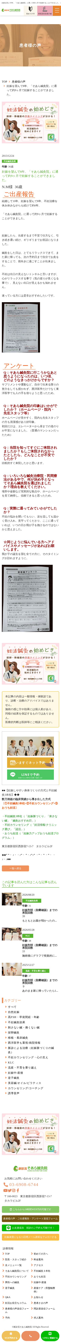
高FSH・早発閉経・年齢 (23, 1017)
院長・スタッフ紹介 (15, 1259)
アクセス (38, 1265)
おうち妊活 (40, 1276)
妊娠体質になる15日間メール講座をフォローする (30, 1237)
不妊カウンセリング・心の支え (28, 1057)
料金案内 (38, 1259)
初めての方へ (41, 1254)
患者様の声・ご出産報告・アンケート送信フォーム (30, 1218)
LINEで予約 (30, 776)
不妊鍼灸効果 (16, 1022)
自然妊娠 (13, 1012)
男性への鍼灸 (12, 1282)
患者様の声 (18, 81)
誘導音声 (13, 1093)
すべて (12, 1006)
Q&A (7, 1297)
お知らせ (38, 1297)
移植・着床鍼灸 (18, 1037)
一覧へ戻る (15, 868)
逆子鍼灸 (13, 1077)
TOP (7, 1254)
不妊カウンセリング (15, 1276)
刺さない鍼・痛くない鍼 (24, 1027)
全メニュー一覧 (13, 1265)
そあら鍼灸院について (17, 1271)
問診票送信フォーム (44, 1308)
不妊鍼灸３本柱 (42, 1271)
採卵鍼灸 (13, 1032)
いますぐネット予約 (30, 762)
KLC (11, 1062)
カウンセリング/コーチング (25, 1088)
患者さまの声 (41, 1303)
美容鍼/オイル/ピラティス (24, 1083)
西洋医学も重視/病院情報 (24, 1042)
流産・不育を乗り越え (22, 1067)
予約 (7, 1317)
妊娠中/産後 (15, 1072)
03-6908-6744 (23, 1184)
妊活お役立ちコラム (15, 1303)
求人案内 (38, 1317)
